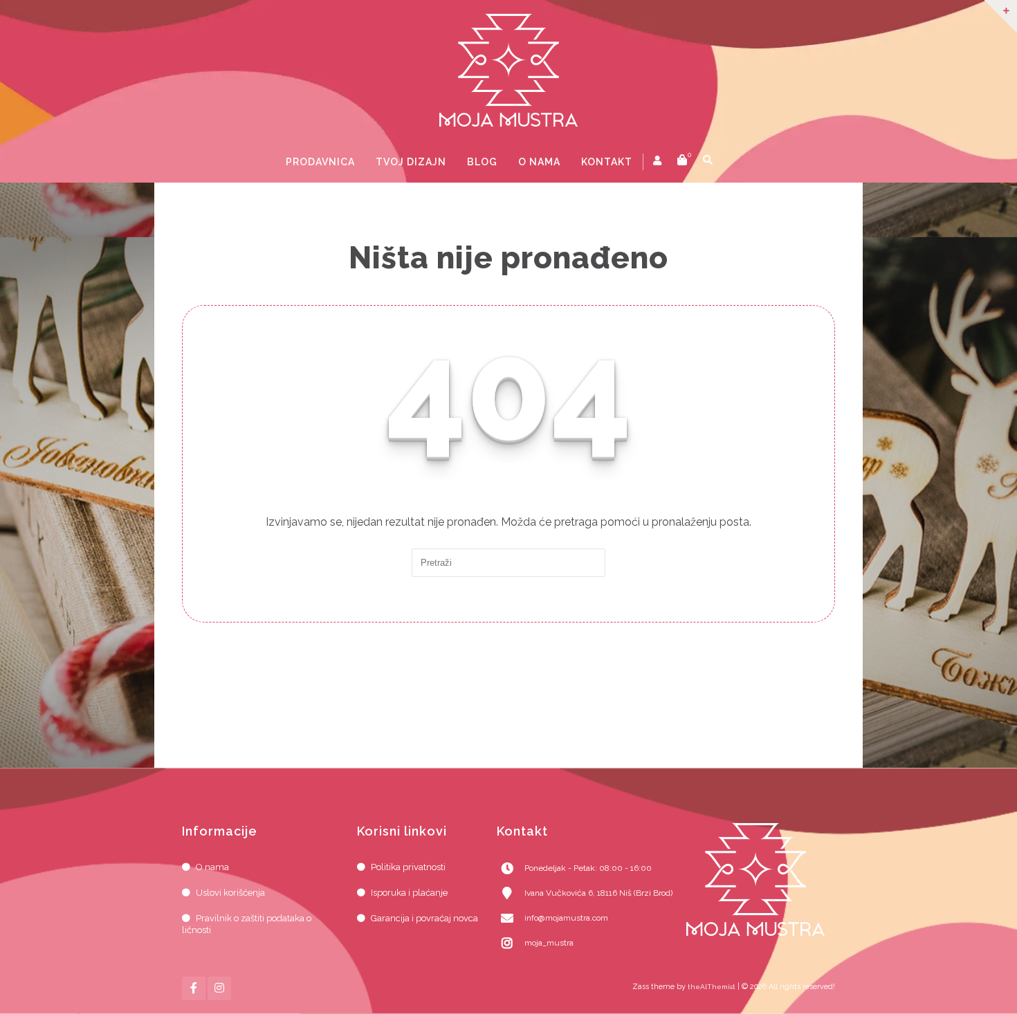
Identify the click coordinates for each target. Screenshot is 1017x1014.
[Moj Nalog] (658, 160)
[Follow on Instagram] (219, 988)
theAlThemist (711, 986)
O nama (539, 161)
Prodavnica (320, 161)
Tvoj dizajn (411, 161)
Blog (482, 161)
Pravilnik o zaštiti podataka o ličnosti (246, 924)
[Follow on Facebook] (193, 988)
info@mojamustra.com (566, 918)
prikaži (730, 162)
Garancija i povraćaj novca (424, 918)
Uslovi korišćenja (230, 892)
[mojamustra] (508, 70)
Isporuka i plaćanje (409, 892)
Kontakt (606, 161)
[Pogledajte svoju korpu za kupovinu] (682, 162)
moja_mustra (549, 943)
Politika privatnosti (408, 867)
